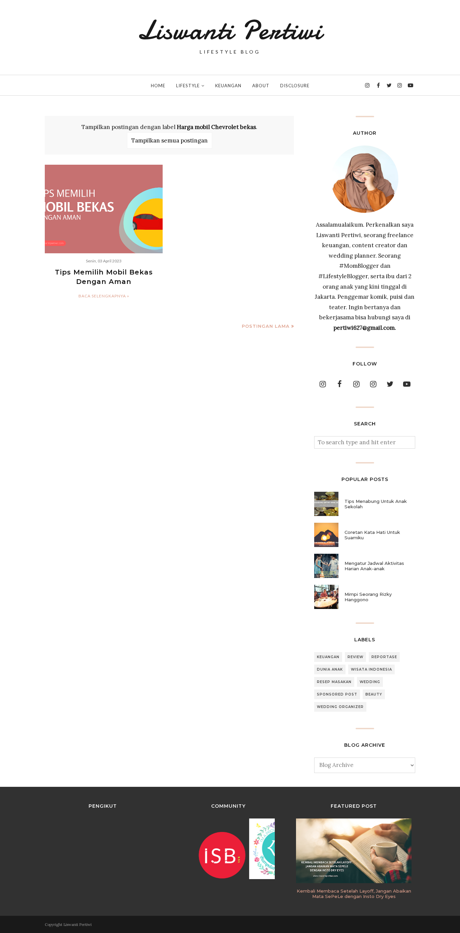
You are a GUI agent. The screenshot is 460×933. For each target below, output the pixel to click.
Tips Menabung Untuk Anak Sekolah (375, 503)
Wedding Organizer (340, 707)
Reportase (384, 657)
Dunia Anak (330, 669)
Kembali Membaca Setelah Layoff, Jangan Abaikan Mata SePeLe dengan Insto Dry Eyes (354, 893)
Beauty (373, 694)
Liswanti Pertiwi (230, 30)
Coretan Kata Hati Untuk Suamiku (372, 534)
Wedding (370, 682)
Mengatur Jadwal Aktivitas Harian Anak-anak (374, 565)
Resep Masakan (334, 682)
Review (355, 657)
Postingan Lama (266, 326)
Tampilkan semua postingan (169, 140)
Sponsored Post (337, 694)
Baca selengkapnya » (103, 295)
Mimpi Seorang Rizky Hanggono (368, 596)
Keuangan (328, 657)
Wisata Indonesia (371, 669)
